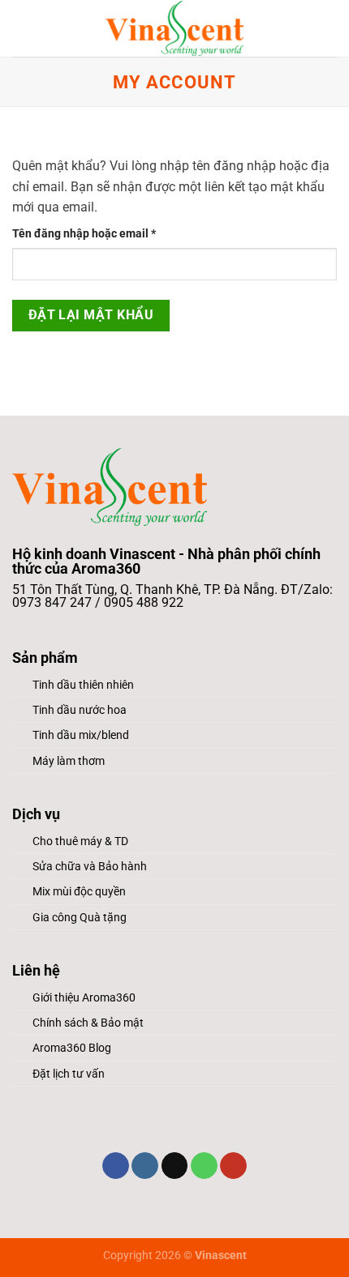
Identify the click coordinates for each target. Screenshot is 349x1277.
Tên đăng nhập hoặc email (96, 234)
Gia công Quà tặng (79, 918)
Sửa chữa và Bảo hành (89, 866)
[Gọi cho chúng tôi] (204, 1166)
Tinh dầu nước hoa (79, 710)
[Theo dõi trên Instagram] (144, 1166)
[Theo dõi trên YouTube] (233, 1166)
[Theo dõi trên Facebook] (115, 1166)
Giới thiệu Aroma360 (84, 998)
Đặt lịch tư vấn (68, 1074)
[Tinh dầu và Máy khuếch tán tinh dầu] (174, 28)
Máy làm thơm (68, 761)
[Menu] (22, 28)
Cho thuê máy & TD (80, 841)
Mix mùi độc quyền (79, 892)
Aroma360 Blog (71, 1048)
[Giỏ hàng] (329, 28)
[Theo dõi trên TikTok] (175, 1166)
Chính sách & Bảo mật (88, 1023)
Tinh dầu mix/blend (80, 735)
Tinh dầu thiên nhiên (83, 685)
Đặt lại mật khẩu (90, 315)
